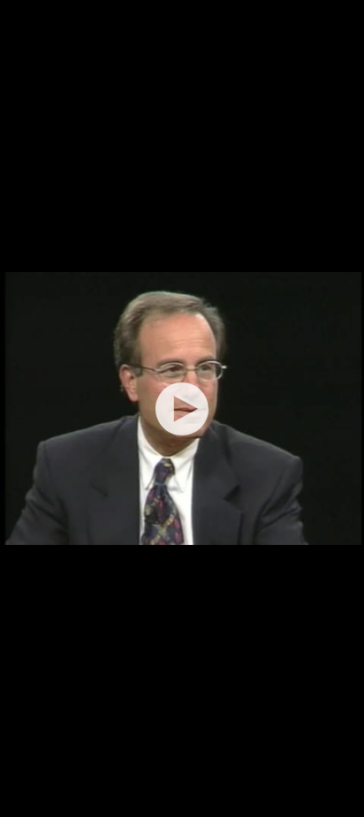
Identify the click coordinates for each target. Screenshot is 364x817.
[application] (182, 408)
